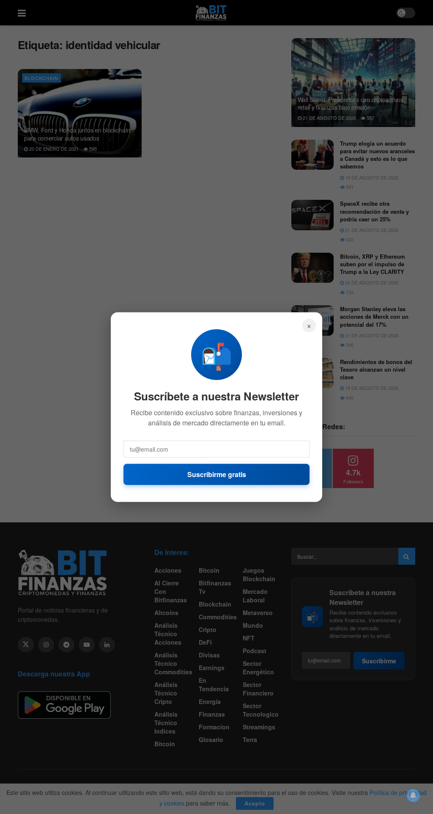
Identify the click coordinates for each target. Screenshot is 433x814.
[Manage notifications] (413, 795)
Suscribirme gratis (216, 474)
